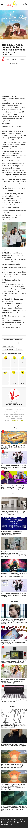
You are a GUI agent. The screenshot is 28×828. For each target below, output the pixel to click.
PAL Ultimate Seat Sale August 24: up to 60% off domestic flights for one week (13, 447)
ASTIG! (5, 383)
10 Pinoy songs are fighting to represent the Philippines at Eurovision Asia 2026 (11, 533)
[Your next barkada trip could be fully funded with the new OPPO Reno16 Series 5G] (14, 457)
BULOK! (14, 368)
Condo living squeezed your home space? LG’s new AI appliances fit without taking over (13, 513)
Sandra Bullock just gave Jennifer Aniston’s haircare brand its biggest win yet (13, 745)
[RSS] (24, 822)
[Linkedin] (11, 822)
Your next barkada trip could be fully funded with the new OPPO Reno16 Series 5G (14, 467)
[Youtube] (18, 822)
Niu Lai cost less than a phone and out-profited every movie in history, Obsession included (13, 725)
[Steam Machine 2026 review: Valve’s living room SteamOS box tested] (14, 653)
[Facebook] (4, 822)
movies (20, 349)
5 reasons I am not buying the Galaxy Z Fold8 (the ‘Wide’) (14, 700)
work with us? (17, 421)
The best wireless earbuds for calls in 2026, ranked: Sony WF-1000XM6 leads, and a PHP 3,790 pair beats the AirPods (14, 621)
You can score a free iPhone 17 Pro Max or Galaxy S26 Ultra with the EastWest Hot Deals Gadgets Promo (14, 487)
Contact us (14, 819)
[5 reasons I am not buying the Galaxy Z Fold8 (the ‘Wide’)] (14, 691)
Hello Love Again (8, 346)
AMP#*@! (14, 383)
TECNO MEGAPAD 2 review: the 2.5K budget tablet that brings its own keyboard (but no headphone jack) (14, 642)
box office (18, 339)
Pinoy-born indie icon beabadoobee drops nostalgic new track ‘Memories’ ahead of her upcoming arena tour (13, 554)
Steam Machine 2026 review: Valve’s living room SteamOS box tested (13, 661)
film (16, 343)
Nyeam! (22, 383)
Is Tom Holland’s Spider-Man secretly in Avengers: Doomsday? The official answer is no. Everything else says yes (14, 808)
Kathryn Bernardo (9, 349)
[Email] (1, 822)
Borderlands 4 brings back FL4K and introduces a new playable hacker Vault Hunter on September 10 (14, 575)
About (7, 819)
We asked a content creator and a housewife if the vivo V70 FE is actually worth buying (13, 681)
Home (2, 819)
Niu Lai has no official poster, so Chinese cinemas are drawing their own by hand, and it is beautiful (13, 766)
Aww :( (22, 368)
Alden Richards (8, 339)
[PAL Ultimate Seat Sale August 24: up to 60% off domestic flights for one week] (14, 437)
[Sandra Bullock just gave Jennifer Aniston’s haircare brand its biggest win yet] (14, 736)
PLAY (3, 42)
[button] (2, 3)
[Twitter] (14, 822)
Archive (21, 819)
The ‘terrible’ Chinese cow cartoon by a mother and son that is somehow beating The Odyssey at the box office (13, 787)
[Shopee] (21, 822)
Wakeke (6, 368)
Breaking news (7, 343)
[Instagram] (7, 822)
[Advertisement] (14, 78)
